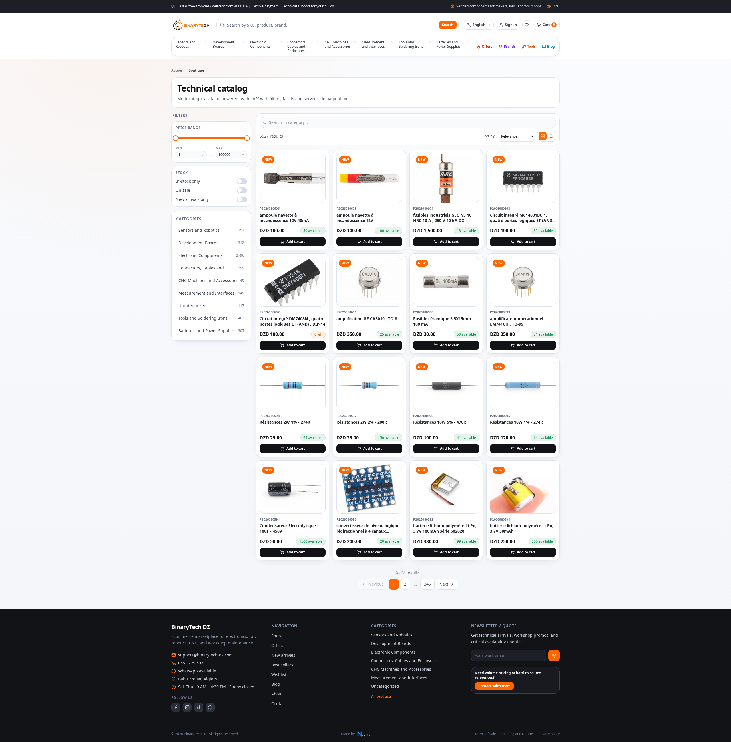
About (277, 694)
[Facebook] (175, 707)
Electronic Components (393, 652)
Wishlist (278, 674)
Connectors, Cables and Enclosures (405, 660)
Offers (487, 46)
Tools (531, 46)
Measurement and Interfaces (399, 677)
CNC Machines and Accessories (401, 669)
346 (427, 584)
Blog (551, 46)
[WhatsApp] (210, 707)
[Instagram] (187, 707)
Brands (510, 46)
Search (447, 24)
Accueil (177, 70)
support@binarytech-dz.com (205, 655)
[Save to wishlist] (318, 161)
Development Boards (391, 643)
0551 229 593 (190, 663)
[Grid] (543, 136)
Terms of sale (485, 734)
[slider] (175, 138)
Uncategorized (385, 686)
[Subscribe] (554, 655)
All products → (383, 696)
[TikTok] (198, 707)
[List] (551, 136)
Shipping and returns (517, 734)
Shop (276, 635)
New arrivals (283, 655)
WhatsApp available (197, 671)
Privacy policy (549, 734)
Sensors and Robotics (391, 635)
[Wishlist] (526, 24)
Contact (278, 703)
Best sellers (282, 665)
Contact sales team (494, 685)
